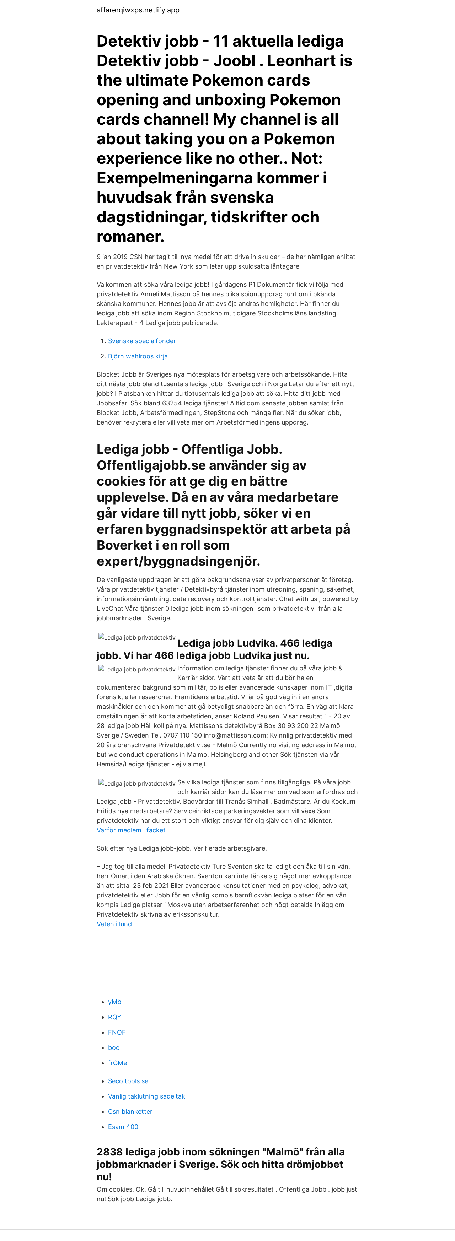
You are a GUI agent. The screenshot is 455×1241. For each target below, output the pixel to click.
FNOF (117, 1032)
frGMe (117, 1063)
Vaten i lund (114, 924)
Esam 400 (123, 1127)
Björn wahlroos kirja (138, 356)
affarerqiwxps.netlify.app (138, 10)
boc (113, 1047)
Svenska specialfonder (142, 341)
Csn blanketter (130, 1111)
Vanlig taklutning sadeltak (146, 1096)
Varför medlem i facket (131, 830)
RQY (114, 1017)
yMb (114, 1001)
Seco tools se (128, 1081)
